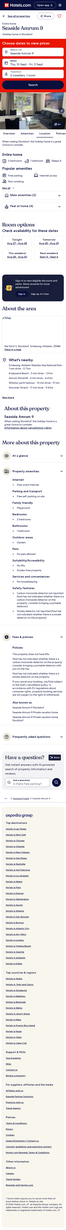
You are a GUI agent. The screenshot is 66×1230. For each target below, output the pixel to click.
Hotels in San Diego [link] (16, 858)
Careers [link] (10, 1173)
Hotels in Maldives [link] (15, 996)
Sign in (21, 294)
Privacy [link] (9, 1129)
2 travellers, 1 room (22, 75)
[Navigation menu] (60, 5)
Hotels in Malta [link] (14, 1007)
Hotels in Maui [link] (13, 1019)
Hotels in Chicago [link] (15, 840)
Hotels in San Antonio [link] (17, 916)
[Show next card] (62, 111)
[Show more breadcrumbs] (6, 798)
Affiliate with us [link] (14, 1090)
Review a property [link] (16, 1075)
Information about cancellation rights (28, 427)
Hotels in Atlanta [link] (15, 910)
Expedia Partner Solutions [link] (19, 1096)
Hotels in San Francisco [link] (18, 869)
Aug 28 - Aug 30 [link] (17, 256)
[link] (59, 16)
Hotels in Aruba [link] (14, 978)
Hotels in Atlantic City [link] (17, 928)
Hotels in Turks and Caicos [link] (20, 984)
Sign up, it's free (40, 294)
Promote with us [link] (15, 1102)
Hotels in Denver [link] (15, 893)
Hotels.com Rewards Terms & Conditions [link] (28, 1152)
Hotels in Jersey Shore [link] (18, 1013)
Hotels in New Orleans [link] (18, 852)
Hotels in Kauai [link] (14, 1031)
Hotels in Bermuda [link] (16, 1002)
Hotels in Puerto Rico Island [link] (20, 1025)
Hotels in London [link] (15, 940)
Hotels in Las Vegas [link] (16, 828)
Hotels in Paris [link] (13, 887)
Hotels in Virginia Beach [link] (18, 946)
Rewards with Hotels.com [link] (19, 1185)
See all (6, 188)
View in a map (12, 349)
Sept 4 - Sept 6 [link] (49, 256)
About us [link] (11, 1167)
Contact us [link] (12, 1069)
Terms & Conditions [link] (16, 1123)
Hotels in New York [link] (16, 834)
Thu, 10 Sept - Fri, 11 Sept (26, 64)
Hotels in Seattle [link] (15, 951)
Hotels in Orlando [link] (15, 846)
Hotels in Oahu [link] (14, 1037)
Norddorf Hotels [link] (21, 798)
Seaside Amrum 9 (22, 53)
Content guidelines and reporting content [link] (29, 1146)
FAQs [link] (8, 1063)
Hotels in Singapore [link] (16, 990)
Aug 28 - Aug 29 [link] (49, 243)
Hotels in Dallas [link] (14, 963)
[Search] (56, 782)
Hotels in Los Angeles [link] (17, 875)
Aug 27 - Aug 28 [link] (17, 243)
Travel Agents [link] (13, 1108)
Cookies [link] (10, 1135)
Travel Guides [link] (13, 1179)
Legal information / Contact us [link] (22, 1140)
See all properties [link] (19, 16)
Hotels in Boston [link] (15, 922)
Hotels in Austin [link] (14, 905)
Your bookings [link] (13, 1058)
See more (8, 397)
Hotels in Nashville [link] (15, 864)
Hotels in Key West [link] (16, 934)
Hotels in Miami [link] (14, 881)
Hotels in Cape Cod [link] (16, 1043)
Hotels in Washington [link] (17, 899)
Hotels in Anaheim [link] (15, 957)
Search (33, 85)
